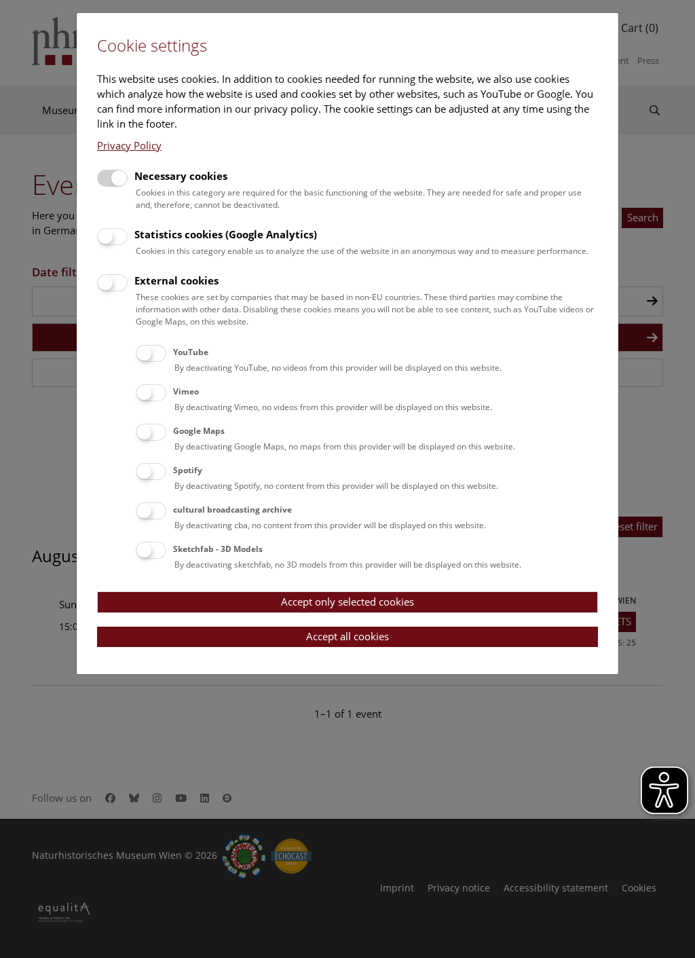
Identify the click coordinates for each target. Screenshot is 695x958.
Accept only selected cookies (347, 601)
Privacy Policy (129, 145)
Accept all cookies (347, 636)
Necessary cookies (180, 176)
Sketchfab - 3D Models (218, 549)
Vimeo (186, 391)
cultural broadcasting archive (232, 509)
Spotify (187, 470)
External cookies (176, 280)
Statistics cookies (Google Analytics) (225, 234)
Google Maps (199, 431)
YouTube (190, 352)
